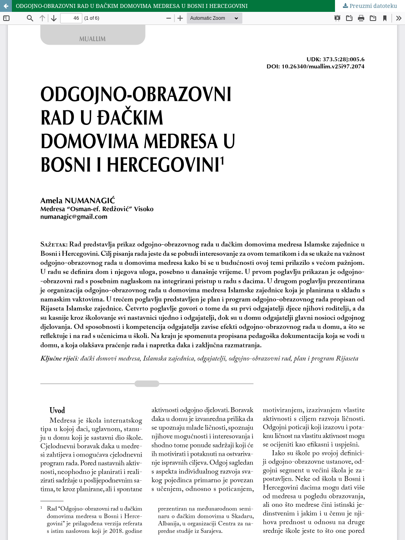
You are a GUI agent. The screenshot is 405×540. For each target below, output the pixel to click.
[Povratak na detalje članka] (6, 6)
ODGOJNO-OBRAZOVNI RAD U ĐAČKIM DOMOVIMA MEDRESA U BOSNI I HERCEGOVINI (132, 5)
